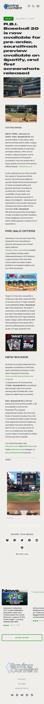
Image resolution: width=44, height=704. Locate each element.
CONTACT (22, 679)
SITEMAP (22, 684)
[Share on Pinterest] (22, 547)
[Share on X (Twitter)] (22, 540)
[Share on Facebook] (29, 540)
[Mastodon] (17, 695)
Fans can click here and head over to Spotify (19, 377)
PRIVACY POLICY (22, 688)
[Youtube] (22, 695)
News (8, 19)
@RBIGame (29, 446)
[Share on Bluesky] (7, 540)
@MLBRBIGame (12, 452)
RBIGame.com (25, 166)
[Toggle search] (29, 6)
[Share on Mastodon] (14, 540)
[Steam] (32, 695)
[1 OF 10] (22, 493)
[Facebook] (27, 695)
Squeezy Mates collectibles (16, 250)
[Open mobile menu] (37, 6)
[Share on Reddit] (37, 540)
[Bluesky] (12, 695)
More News (22, 638)
